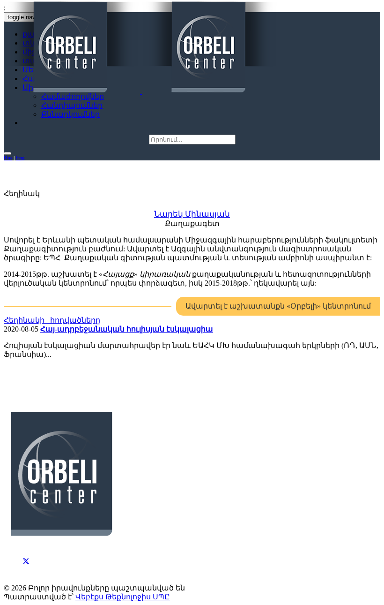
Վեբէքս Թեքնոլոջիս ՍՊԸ (122, 597)
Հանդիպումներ (72, 105)
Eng (20, 157)
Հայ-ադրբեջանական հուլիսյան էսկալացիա (126, 329)
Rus (8, 157)
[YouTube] (26, 570)
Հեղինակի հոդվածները (52, 320)
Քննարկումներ (70, 114)
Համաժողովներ (72, 96)
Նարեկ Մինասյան (192, 214)
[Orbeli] (141, 48)
